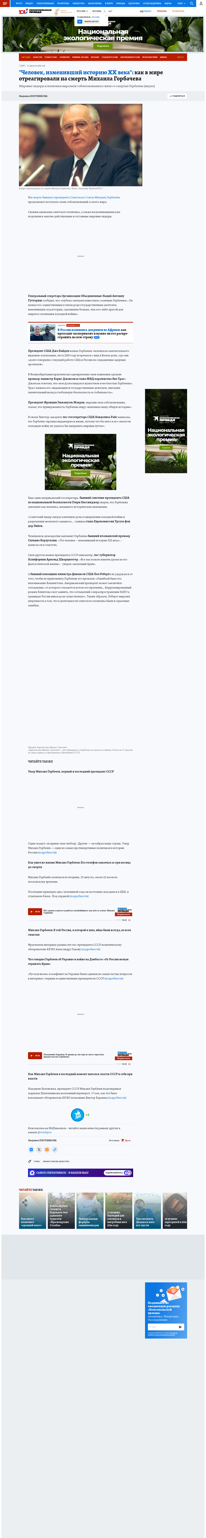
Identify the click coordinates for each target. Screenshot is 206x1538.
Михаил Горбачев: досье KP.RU (56, 1161)
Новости (37, 57)
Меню (5, 3)
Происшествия (149, 57)
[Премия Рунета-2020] (61, 11)
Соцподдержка (152, 3)
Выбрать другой (91, 21)
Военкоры (65, 57)
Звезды (120, 3)
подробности (47, 852)
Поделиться (179, 96)
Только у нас (51, 57)
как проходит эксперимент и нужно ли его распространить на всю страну (92, 333)
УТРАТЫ (37, 1161)
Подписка (178, 11)
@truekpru (45, 1132)
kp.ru (128, 1140)
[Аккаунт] (201, 3)
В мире (109, 3)
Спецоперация (45, 3)
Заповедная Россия (130, 57)
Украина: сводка (80, 57)
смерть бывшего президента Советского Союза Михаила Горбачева (76, 197)
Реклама (162, 11)
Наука (168, 3)
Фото (19, 3)
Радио (147, 11)
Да (80, 21)
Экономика (95, 3)
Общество (78, 3)
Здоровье (134, 3)
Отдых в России (110, 57)
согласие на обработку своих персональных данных (162, 1334)
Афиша (163, 57)
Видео (29, 3)
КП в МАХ (95, 57)
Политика (63, 3)
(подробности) (79, 896)
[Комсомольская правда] (35, 11)
